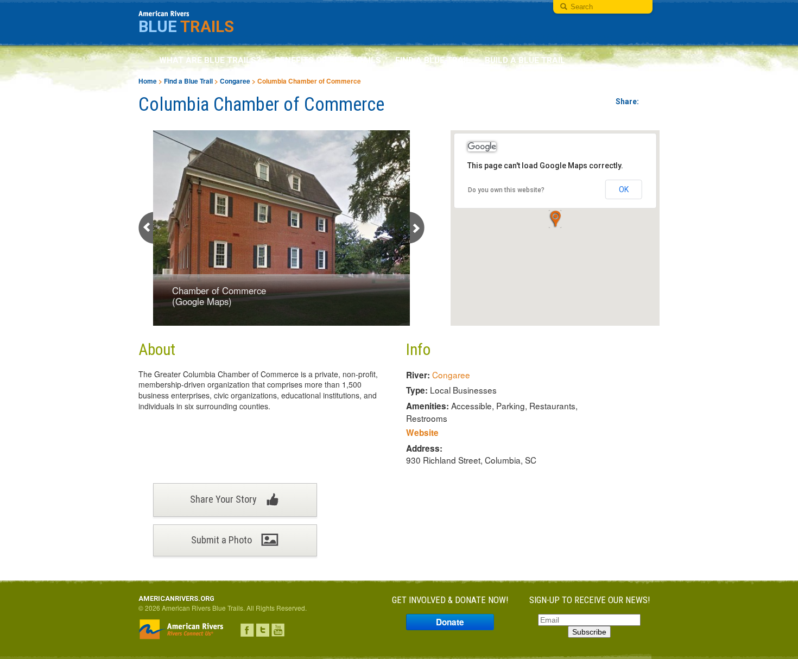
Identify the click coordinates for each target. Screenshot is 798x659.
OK (624, 189)
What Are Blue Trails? (210, 60)
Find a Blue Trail (433, 60)
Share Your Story (224, 499)
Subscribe (589, 632)
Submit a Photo (222, 540)
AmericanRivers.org (176, 598)
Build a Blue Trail (525, 60)
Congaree (235, 81)
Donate (450, 622)
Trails (186, 26)
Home (147, 81)
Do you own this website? (506, 190)
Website (422, 433)
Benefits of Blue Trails (328, 60)
